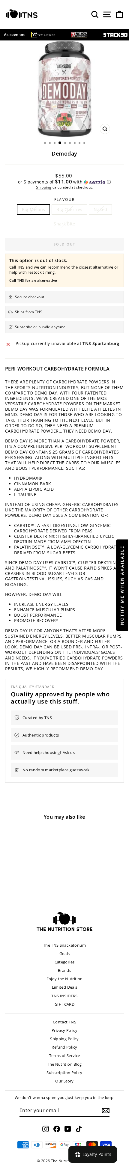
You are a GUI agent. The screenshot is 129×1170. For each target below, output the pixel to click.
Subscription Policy (64, 1072)
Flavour (64, 199)
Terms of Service (64, 1055)
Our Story (64, 1081)
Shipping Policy (64, 1038)
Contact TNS (64, 1022)
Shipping (43, 187)
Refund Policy (64, 1047)
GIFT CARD (64, 1004)
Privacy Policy (64, 1030)
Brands (64, 970)
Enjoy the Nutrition (64, 978)
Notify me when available (122, 585)
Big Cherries (69, 209)
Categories (65, 962)
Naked (100, 209)
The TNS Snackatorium (64, 945)
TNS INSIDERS (64, 996)
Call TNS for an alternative (33, 280)
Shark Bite (64, 224)
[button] (64, 182)
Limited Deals (64, 987)
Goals (64, 953)
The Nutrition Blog (64, 1064)
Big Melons (33, 209)
